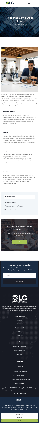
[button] (29, 3)
